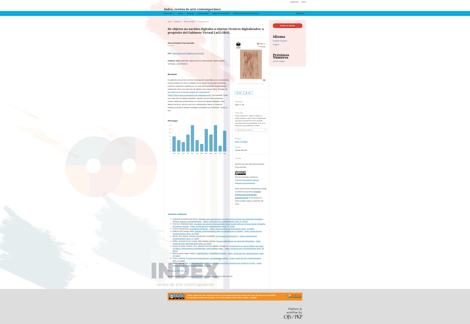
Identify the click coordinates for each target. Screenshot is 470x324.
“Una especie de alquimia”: (227, 236)
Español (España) (280, 41)
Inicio (170, 21)
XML (249, 93)
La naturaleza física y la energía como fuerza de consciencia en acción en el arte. (222, 263)
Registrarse (294, 2)
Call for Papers (279, 61)
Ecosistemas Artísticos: (199, 229)
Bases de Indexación (220, 13)
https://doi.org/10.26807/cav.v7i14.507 (188, 53)
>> (186, 271)
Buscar (301, 13)
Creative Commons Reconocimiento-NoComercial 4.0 (248, 195)
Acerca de (168, 13)
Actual (180, 13)
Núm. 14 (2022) (189, 21)
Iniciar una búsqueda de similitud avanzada (199, 276)
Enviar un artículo (287, 25)
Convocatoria (203, 13)
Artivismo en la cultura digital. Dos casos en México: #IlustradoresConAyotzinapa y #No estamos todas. (218, 247)
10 (182, 271)
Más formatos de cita (244, 130)
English (276, 44)
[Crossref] (294, 296)
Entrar (303, 2)
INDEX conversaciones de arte (245, 13)
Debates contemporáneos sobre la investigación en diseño (219, 231)
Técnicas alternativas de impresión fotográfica (235, 241)
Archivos (190, 13)
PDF (240, 93)
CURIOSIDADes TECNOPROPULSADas (211, 253)
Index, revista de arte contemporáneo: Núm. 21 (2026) (225, 221)
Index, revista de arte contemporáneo (192, 9)
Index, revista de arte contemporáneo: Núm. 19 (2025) (232, 229)
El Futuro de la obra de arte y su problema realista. (207, 258)
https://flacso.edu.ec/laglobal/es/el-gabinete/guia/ (189, 95)
